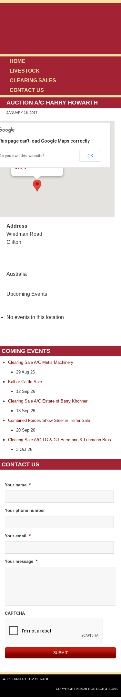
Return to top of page (28, 679)
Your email (18, 535)
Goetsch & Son (73, 29)
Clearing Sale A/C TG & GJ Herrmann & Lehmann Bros (59, 439)
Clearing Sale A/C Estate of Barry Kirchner (47, 401)
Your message (21, 561)
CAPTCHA (15, 613)
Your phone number (25, 510)
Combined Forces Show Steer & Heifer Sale (49, 420)
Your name (18, 485)
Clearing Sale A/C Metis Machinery (40, 362)
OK (90, 155)
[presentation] (54, 631)
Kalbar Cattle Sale (25, 381)
